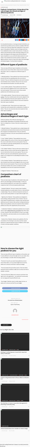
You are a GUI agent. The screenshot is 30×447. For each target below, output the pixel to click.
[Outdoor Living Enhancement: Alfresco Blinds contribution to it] (15, 367)
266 (28, 430)
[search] (27, 2)
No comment (19, 14)
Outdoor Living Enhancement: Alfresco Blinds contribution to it (15, 378)
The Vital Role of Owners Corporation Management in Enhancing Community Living (14, 403)
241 (28, 406)
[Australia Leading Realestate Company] (15, 1)
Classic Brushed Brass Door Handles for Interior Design (14, 428)
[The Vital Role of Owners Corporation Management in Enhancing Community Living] (15, 393)
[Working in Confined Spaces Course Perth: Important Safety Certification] (15, 342)
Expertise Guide (4, 7)
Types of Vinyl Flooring (15, 304)
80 (28, 355)
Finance (18, 400)
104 (28, 381)
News (18, 349)
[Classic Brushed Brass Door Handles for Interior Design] (15, 418)
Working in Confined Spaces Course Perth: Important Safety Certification (14, 352)
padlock (2, 97)
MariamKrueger (15, 315)
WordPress (2, 446)
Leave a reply (6, 324)
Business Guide (5, 349)
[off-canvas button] (2, 2)
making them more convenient (14, 210)
